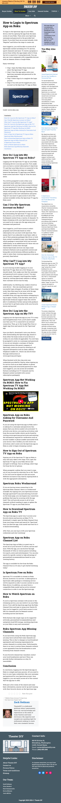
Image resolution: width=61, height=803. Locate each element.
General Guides (43, 11)
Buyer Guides (7, 11)
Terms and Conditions (11, 771)
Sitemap (6, 773)
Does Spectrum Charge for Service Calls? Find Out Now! (50, 130)
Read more (46, 114)
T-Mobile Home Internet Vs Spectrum (16, 698)
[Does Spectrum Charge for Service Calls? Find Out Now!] (50, 121)
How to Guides (20, 11)
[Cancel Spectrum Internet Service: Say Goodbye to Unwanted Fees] (50, 63)
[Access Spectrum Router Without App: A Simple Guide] (50, 298)
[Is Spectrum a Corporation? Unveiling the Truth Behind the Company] (50, 181)
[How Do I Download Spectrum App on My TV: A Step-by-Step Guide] (50, 247)
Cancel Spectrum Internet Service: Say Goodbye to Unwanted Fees (50, 76)
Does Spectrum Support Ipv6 (13, 700)
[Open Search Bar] (34, 15)
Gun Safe (31, 11)
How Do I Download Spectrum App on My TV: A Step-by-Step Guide (49, 257)
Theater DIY (30, 7)
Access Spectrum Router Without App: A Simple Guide (49, 306)
